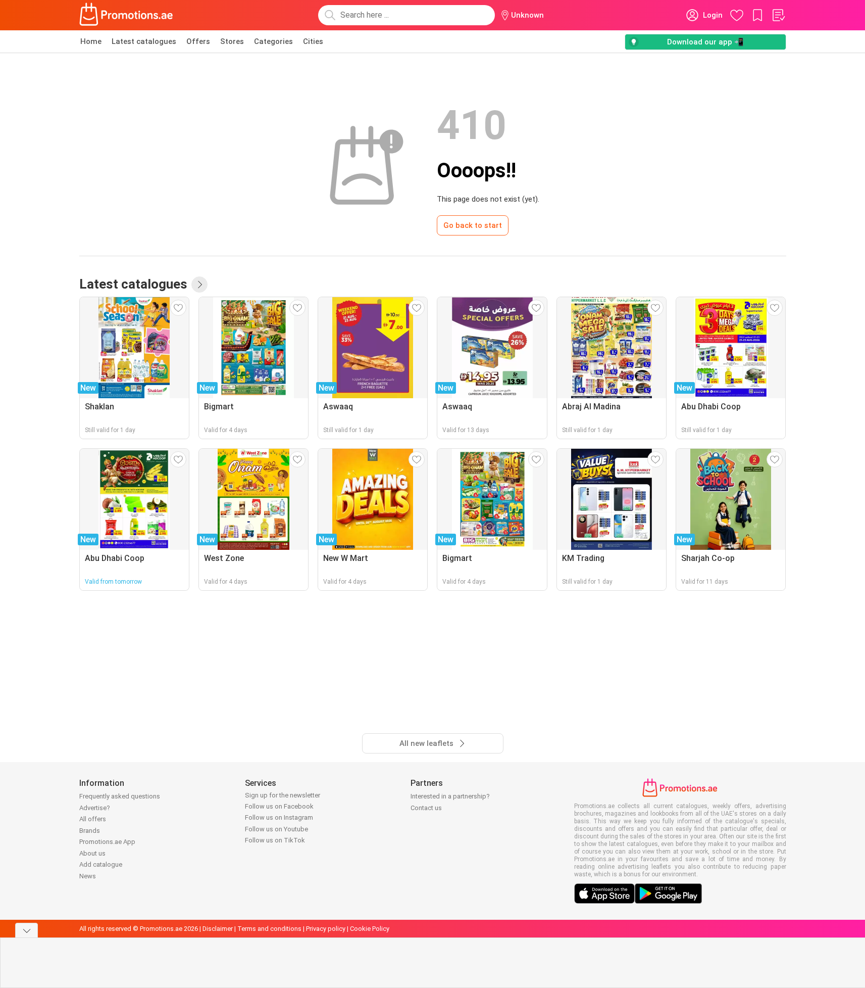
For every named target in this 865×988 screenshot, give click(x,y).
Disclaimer (217, 928)
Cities (313, 41)
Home (90, 41)
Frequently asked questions (119, 796)
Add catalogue (100, 864)
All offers (92, 819)
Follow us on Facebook (279, 806)
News (87, 876)
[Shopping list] (778, 15)
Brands (89, 830)
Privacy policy (325, 928)
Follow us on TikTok (275, 840)
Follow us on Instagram (279, 817)
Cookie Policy (369, 928)
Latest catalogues (144, 41)
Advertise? (94, 808)
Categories (273, 41)
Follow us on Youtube (276, 829)
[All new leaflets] (199, 284)
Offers (198, 41)
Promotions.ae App (107, 841)
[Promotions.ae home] (126, 15)
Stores (232, 41)
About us (92, 853)
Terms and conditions (269, 928)
